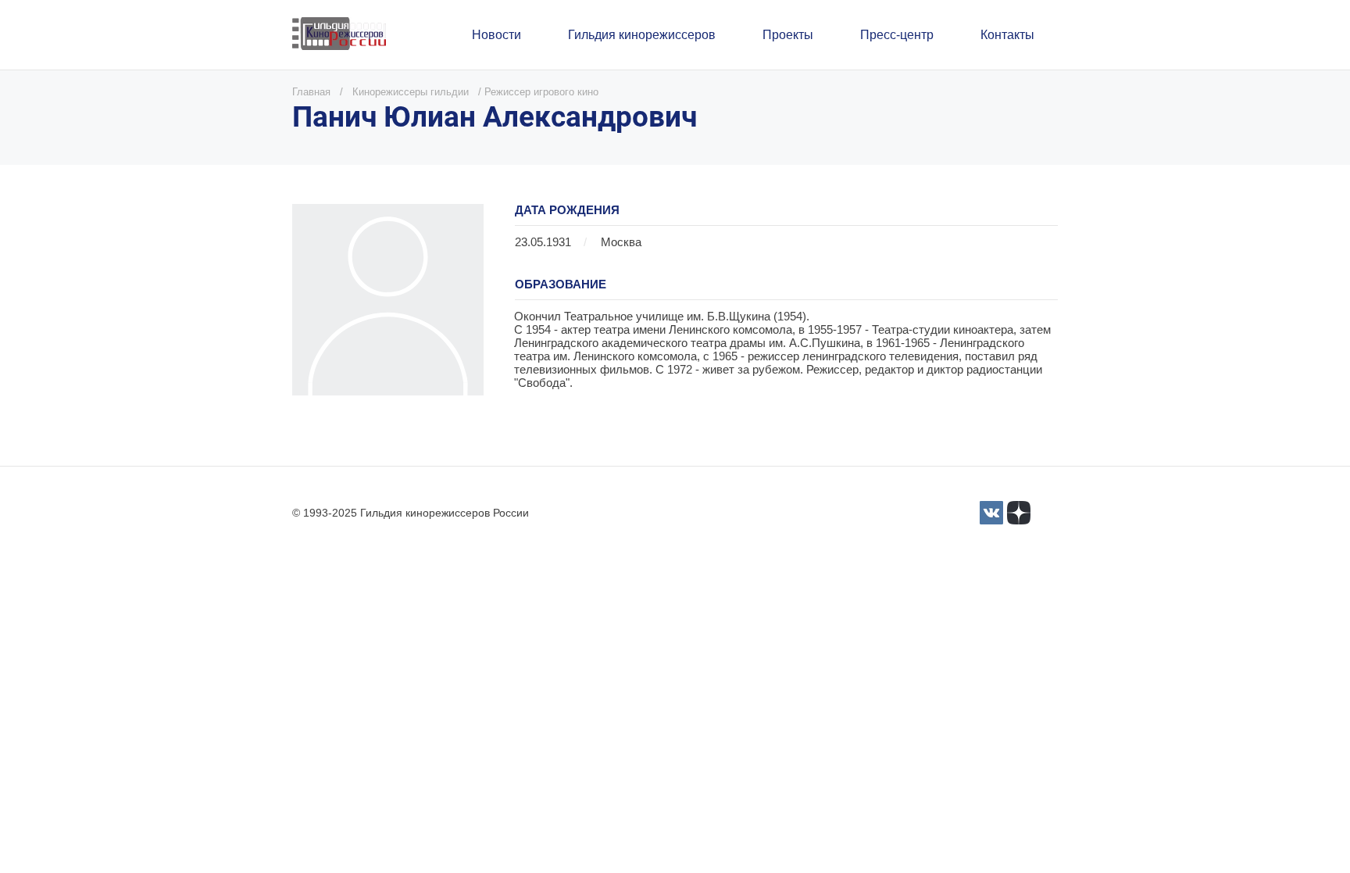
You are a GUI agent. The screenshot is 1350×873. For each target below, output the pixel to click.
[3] (991, 512)
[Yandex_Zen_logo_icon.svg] (1018, 512)
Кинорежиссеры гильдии (410, 92)
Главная (311, 92)
